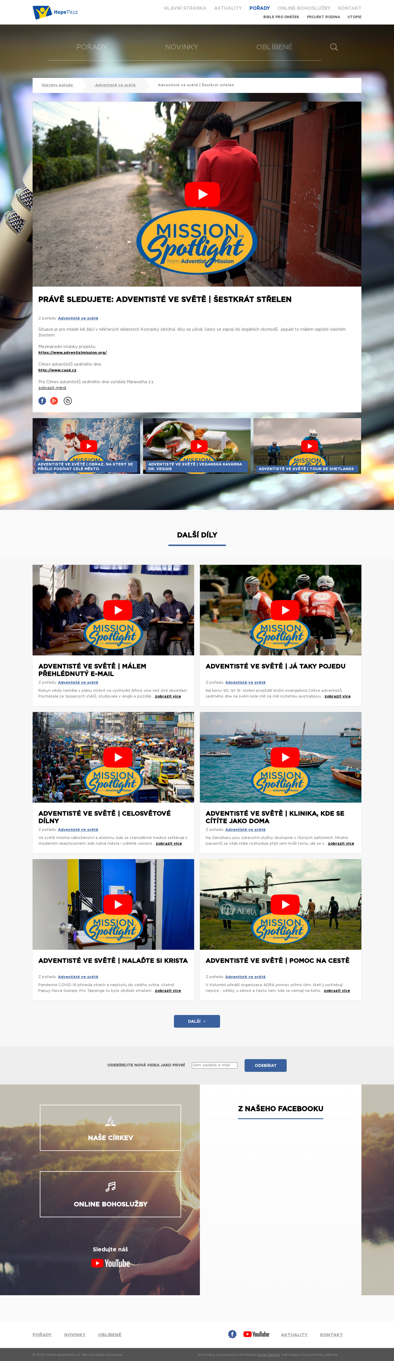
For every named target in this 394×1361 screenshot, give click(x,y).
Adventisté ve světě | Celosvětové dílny (104, 817)
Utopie (354, 17)
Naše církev (110, 1138)
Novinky (181, 47)
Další (194, 1022)
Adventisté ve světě (115, 85)
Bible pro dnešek (281, 17)
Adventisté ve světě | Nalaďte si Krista (113, 961)
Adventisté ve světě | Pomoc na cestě (278, 961)
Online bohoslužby (304, 8)
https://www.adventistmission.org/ (72, 353)
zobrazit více (168, 696)
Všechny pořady (57, 85)
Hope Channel (268, 1354)
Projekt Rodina (323, 17)
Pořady (259, 8)
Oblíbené (274, 47)
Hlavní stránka (185, 8)
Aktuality (228, 8)
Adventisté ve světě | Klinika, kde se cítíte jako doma (275, 817)
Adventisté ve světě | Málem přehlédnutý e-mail (92, 670)
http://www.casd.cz (57, 370)
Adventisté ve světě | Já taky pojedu (276, 666)
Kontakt (349, 8)
